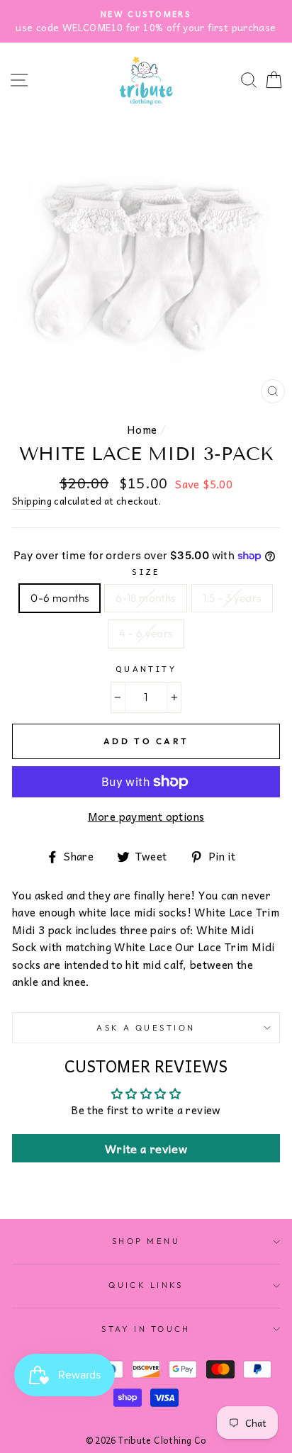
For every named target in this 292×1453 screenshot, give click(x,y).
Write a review (146, 1148)
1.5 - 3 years (232, 598)
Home (142, 429)
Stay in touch (146, 1329)
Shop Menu (146, 1241)
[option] (146, 21)
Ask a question (145, 1028)
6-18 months (145, 598)
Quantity (146, 668)
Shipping (32, 501)
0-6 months (59, 598)
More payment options (146, 816)
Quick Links (146, 1285)
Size (146, 571)
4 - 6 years (145, 633)
